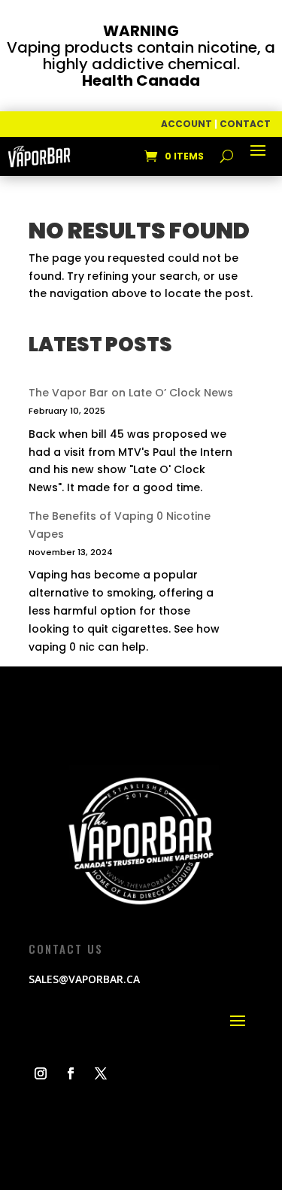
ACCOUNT (186, 123)
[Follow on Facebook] (71, 1073)
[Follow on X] (101, 1073)
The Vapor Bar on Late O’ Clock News (131, 392)
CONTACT (245, 123)
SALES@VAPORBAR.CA (84, 979)
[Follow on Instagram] (41, 1073)
